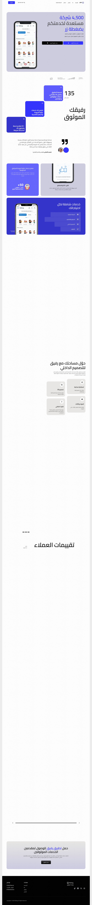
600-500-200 (20, 2)
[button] (12, 823)
